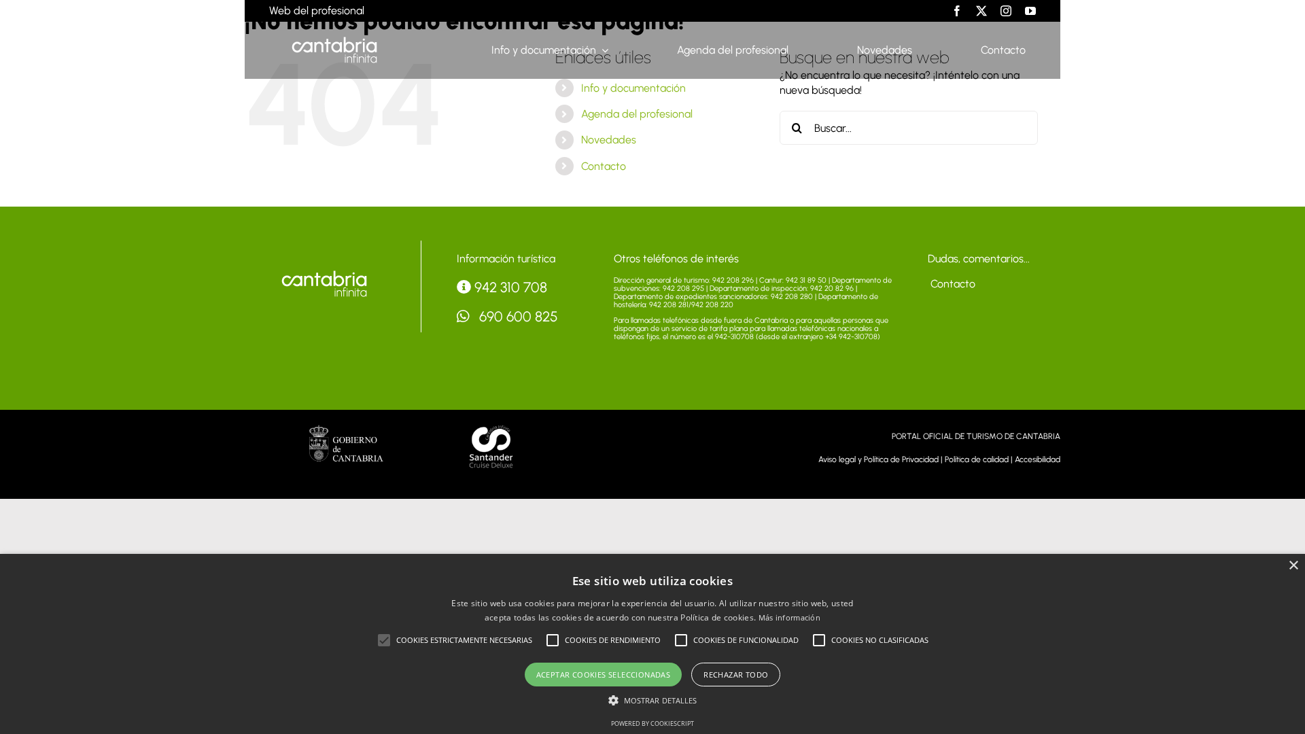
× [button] (1293, 566)
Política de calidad (977, 459)
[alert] (652, 644)
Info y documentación (633, 88)
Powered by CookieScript (652, 723)
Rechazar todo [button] (735, 674)
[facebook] (957, 10)
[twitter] (981, 10)
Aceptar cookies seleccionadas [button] (603, 674)
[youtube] (1030, 10)
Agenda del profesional (637, 113)
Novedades (608, 139)
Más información (790, 617)
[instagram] (1005, 10)
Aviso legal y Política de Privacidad (878, 459)
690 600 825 (517, 316)
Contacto (603, 166)
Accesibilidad (1037, 459)
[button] (384, 640)
